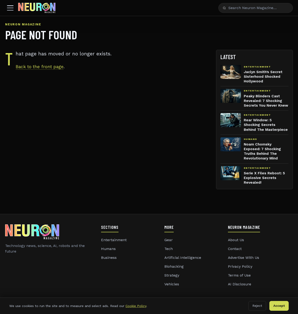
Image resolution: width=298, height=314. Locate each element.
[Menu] (10, 8)
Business (109, 258)
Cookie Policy (135, 306)
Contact (235, 249)
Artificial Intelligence (182, 258)
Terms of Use (239, 275)
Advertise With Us (243, 258)
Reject (257, 305)
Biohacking (174, 266)
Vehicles (171, 284)
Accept (279, 305)
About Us (236, 240)
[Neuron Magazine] (36, 8)
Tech (168, 249)
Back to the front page (40, 66)
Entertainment (114, 240)
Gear (168, 240)
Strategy (171, 275)
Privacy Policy (240, 266)
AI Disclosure (239, 284)
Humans (108, 249)
